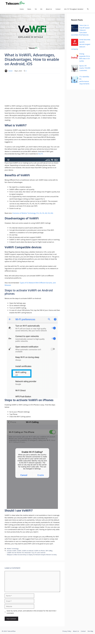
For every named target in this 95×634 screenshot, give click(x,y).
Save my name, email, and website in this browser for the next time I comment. (31, 612)
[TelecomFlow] (15, 3)
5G (36, 9)
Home (22, 9)
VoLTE (40, 154)
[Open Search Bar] (87, 9)
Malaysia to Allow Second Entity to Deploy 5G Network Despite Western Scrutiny (32, 554)
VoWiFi (19, 550)
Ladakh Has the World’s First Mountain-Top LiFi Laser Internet (26, 552)
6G (41, 9)
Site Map (90, 631)
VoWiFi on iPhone (39, 550)
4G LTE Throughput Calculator (73, 9)
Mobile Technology (13, 548)
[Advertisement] (32, 89)
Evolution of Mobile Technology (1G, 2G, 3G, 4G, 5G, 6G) (33, 213)
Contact (58, 9)
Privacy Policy (66, 631)
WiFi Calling (49, 550)
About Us (49, 9)
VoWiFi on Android (27, 550)
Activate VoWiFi (11, 550)
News (29, 9)
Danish (10, 71)
